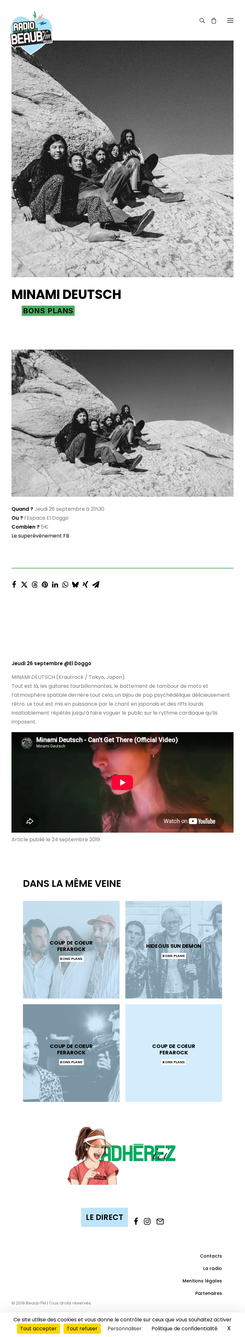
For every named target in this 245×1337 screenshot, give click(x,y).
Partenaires (208, 1293)
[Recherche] (199, 20)
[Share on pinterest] (44, 583)
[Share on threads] (34, 583)
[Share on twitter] (24, 583)
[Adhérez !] (122, 1155)
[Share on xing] (85, 583)
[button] (230, 20)
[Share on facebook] (14, 583)
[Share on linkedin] (55, 583)
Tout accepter (38, 1328)
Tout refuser (82, 1328)
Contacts (211, 1256)
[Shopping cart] (211, 20)
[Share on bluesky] (75, 583)
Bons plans (48, 310)
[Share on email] (95, 583)
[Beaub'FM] (31, 25)
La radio (212, 1268)
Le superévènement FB (40, 535)
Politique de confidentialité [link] (185, 1328)
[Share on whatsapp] (65, 583)
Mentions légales (202, 1281)
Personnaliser (125, 1328)
